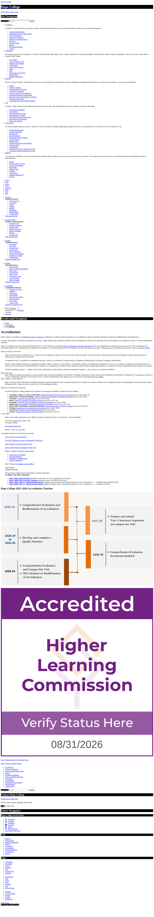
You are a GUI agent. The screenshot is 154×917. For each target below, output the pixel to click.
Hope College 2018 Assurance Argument (23, 480)
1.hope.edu (13, 203)
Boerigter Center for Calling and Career (22, 149)
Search (32, 21)
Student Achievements (16, 63)
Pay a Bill (12, 246)
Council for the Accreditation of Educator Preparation (35, 402)
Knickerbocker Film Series (18, 119)
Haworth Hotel (14, 299)
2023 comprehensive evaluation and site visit (78, 346)
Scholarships (13, 65)
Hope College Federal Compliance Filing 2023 (20, 447)
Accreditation (9, 781)
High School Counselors (17, 73)
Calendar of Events (15, 289)
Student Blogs (14, 75)
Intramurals (13, 167)
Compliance (9, 846)
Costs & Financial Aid (16, 62)
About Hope (9, 325)
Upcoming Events (15, 276)
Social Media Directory (12, 831)
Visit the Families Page (12, 259)
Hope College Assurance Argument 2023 (18, 444)
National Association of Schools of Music (59, 406)
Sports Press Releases (16, 165)
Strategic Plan (13, 227)
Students (8, 197)
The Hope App (14, 201)
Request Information (16, 77)
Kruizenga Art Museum (17, 110)
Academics (8, 25)
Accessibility (9, 852)
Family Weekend (14, 252)
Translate (21, 310)
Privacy (7, 854)
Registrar (12, 41)
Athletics (8, 153)
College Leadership (11, 769)
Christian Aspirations (12, 775)
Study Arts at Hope (15, 121)
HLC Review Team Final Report (16, 437)
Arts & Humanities (15, 36)
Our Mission (9, 767)
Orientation (13, 244)
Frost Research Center (16, 99)
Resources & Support (16, 37)
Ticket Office (13, 112)
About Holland (10, 784)
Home (7, 323)
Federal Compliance (16, 460)
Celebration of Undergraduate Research (22, 101)
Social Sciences (14, 43)
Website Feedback (11, 850)
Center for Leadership (16, 91)
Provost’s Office (144, 348)
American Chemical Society (27, 398)
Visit (10, 71)
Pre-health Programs (16, 47)
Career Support (14, 278)
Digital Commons (15, 88)
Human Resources (15, 229)
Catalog (11, 49)
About (7, 180)
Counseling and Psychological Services (22, 151)
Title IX (7, 844)
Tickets (11, 162)
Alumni (7, 263)
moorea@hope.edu (11, 469)
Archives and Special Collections (20, 93)
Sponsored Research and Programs (20, 95)
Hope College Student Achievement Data (15, 760)
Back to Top (5, 903)
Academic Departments (17, 32)
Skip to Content (6, 2)
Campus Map (13, 214)
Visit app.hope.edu (11, 216)
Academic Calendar (15, 256)
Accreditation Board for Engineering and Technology (36, 404)
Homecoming (13, 267)
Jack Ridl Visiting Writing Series (20, 117)
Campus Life (9, 123)
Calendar (8, 188)
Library (11, 45)
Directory (8, 314)
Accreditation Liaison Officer (24, 464)
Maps (7, 190)
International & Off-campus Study (20, 34)
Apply (11, 69)
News (7, 186)
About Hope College (16, 297)
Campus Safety (14, 145)
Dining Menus (14, 212)
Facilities (12, 171)
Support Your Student (16, 254)
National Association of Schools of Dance (28, 400)
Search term (5, 21)
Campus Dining (14, 139)
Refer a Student (14, 280)
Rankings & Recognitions (13, 782)
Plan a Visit (13, 271)
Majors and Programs (16, 67)
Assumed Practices (15, 457)
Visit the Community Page (13, 305)
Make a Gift (13, 274)
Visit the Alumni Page (12, 282)
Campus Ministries (15, 132)
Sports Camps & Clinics (17, 164)
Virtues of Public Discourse (14, 777)
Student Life (13, 134)
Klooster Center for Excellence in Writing (23, 97)
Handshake (13, 210)
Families (8, 240)
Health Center (13, 141)
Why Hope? (13, 60)
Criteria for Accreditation (17, 455)
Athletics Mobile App (16, 175)
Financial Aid (13, 248)
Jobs (6, 192)
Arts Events (13, 293)
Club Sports (13, 173)
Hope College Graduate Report (11, 763)
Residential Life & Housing (18, 138)
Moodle (11, 208)
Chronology (9, 779)
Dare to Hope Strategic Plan (14, 771)
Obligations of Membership (18, 458)
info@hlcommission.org (13, 426)
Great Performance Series (17, 113)
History (7, 773)
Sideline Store (13, 169)
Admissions (9, 51)
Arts (6, 103)
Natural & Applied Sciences (18, 39)
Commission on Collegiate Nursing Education (31, 408)
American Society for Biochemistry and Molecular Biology (54, 397)
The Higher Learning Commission (32, 337)
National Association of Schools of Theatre (30, 412)
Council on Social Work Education (30, 410)
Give (6, 194)
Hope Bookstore (14, 136)
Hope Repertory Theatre (17, 115)
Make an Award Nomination (18, 269)
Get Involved (13, 250)
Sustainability (13, 147)
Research (8, 78)
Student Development (16, 130)
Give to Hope (9, 888)
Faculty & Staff (10, 220)
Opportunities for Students (18, 89)
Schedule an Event (15, 225)
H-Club (11, 177)
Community (9, 286)
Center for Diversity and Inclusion (20, 143)
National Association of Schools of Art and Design (57, 395)
